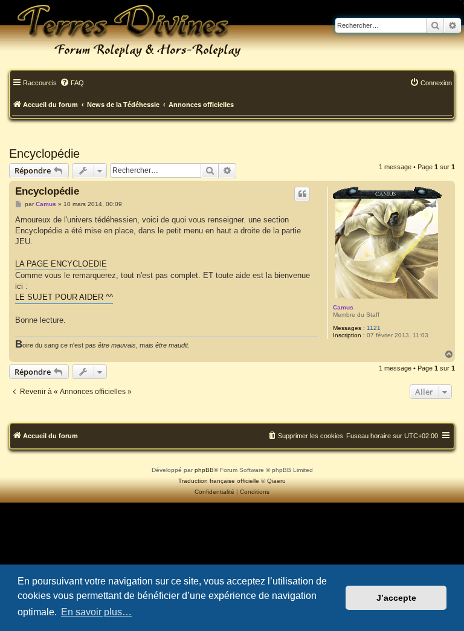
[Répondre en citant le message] (302, 194)
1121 (374, 328)
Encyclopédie (44, 153)
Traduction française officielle (218, 480)
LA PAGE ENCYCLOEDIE (61, 263)
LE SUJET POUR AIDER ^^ (64, 297)
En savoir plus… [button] (96, 612)
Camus (343, 307)
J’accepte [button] (396, 598)
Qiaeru (276, 480)
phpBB (204, 470)
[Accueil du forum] (121, 30)
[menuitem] (72, 83)
